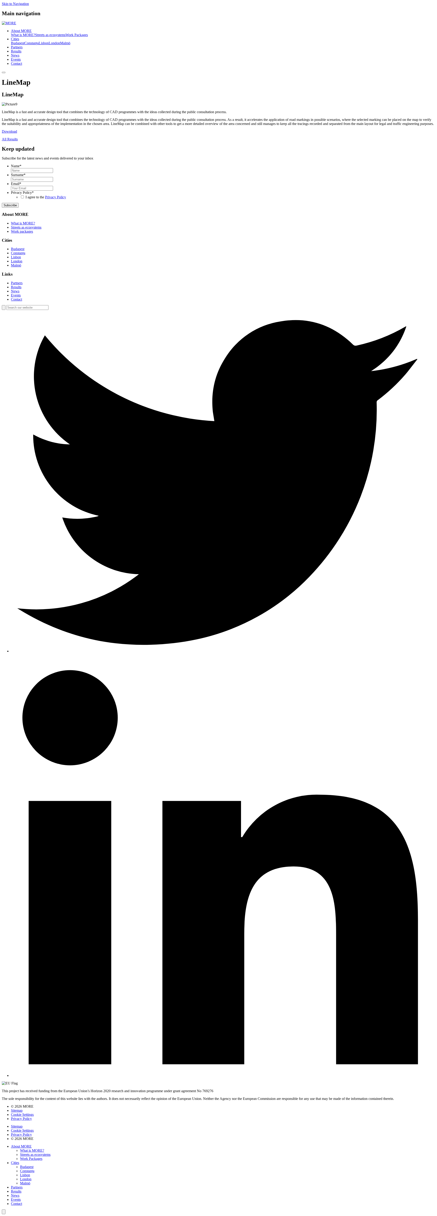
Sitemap (17, 1110)
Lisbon (44, 43)
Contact (16, 63)
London (54, 43)
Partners (17, 47)
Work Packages (77, 35)
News (15, 55)
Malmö (65, 43)
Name (16, 166)
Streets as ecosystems (50, 35)
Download (9, 131)
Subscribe (10, 205)
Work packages (22, 231)
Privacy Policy (22, 192)
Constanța (31, 43)
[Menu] (3, 72)
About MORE (21, 31)
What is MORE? (23, 35)
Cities (15, 39)
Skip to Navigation (15, 4)
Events (16, 59)
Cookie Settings (22, 1114)
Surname (18, 175)
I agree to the (45, 197)
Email (16, 184)
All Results (10, 139)
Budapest (17, 43)
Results (16, 51)
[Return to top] (3, 1211)
